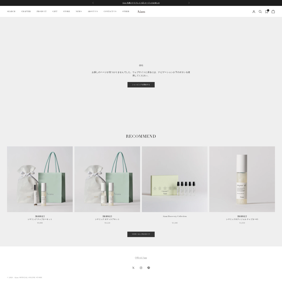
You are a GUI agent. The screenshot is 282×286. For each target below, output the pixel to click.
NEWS (79, 11)
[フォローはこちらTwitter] (133, 267)
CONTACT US (110, 11)
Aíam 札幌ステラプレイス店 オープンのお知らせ (141, 3)
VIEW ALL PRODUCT (141, 234)
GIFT (54, 11)
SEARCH (11, 11)
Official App (141, 257)
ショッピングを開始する (141, 85)
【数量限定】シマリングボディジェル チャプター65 (242, 217)
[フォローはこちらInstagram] (141, 267)
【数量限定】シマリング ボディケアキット (107, 217)
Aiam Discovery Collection (175, 216)
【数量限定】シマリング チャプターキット (40, 217)
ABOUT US (93, 11)
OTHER (125, 11)
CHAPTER (26, 11)
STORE (66, 11)
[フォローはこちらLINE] (148, 267)
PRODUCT (42, 11)
